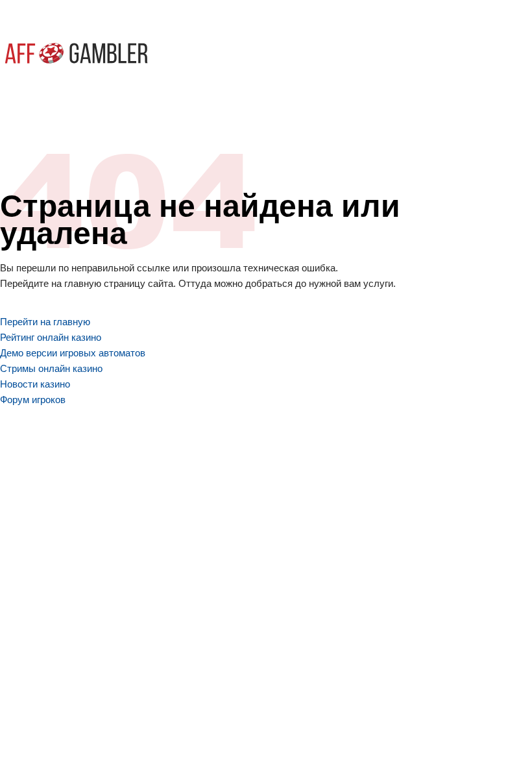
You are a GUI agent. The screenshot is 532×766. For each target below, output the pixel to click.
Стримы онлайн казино (51, 368)
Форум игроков (33, 399)
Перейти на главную (45, 321)
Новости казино (35, 383)
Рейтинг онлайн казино (50, 337)
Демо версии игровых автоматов (72, 352)
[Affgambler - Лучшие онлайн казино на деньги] (76, 53)
